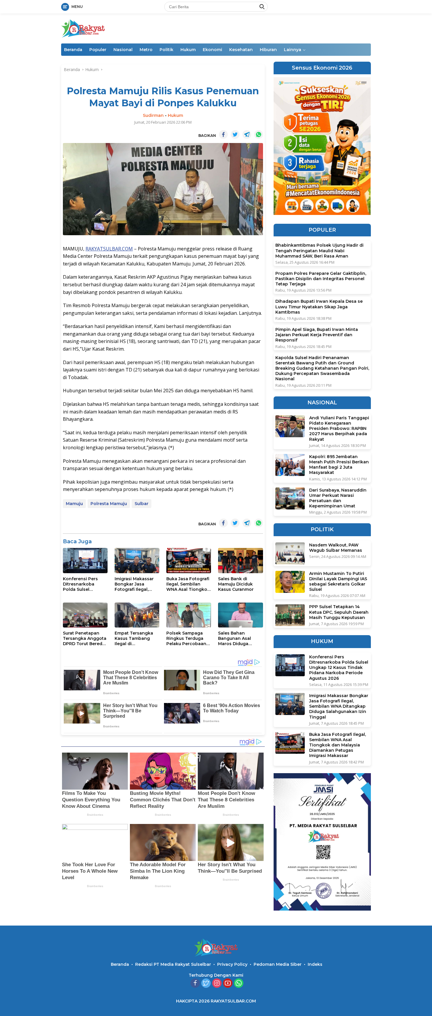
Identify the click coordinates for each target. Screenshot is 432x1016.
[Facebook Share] (223, 134)
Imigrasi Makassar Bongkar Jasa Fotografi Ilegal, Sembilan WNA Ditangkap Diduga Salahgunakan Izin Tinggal (135, 584)
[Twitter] (206, 983)
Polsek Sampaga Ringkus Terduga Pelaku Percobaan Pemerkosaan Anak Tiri (187, 638)
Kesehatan (241, 49)
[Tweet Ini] (235, 134)
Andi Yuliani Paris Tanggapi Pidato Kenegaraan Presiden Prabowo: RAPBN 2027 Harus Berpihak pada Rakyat (339, 428)
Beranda (73, 49)
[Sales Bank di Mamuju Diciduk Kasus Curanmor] (240, 560)
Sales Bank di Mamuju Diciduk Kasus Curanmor (236, 584)
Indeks (315, 964)
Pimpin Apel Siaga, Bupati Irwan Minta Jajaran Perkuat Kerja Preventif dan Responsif (316, 335)
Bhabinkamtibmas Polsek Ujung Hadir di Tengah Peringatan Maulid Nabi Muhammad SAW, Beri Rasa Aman (319, 251)
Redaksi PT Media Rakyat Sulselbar (173, 964)
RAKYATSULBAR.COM (109, 248)
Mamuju (74, 503)
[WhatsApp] (238, 983)
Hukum (188, 49)
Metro (146, 49)
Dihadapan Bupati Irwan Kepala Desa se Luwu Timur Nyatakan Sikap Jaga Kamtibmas (319, 307)
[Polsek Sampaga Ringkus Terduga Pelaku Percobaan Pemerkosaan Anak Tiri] (188, 615)
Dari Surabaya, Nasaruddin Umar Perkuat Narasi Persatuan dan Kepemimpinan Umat (337, 498)
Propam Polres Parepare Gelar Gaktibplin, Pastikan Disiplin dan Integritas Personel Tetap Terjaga (320, 279)
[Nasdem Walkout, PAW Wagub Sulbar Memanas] (290, 553)
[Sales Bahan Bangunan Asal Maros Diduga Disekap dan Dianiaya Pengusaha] (240, 615)
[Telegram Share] (246, 134)
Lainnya (292, 49)
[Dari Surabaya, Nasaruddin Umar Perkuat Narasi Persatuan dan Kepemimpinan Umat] (290, 498)
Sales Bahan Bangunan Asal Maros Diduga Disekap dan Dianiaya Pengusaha (240, 638)
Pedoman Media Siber (278, 964)
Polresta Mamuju (109, 503)
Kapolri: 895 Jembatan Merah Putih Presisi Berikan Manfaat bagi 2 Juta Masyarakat (339, 464)
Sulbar (141, 503)
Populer (97, 49)
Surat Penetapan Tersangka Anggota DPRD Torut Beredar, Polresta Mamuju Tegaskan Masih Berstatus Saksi (85, 638)
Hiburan (268, 49)
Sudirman (153, 115)
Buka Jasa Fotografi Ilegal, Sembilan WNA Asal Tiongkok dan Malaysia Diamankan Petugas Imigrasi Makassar (188, 584)
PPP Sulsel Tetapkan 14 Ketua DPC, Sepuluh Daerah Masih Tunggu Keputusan (339, 612)
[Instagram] (217, 983)
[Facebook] (195, 983)
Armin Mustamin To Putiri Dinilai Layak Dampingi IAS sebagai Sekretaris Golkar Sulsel (338, 581)
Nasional (123, 49)
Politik (166, 49)
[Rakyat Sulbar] (83, 28)
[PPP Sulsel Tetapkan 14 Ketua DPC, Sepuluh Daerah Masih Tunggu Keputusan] (290, 615)
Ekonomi (212, 49)
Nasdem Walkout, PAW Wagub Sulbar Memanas (335, 547)
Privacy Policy (232, 964)
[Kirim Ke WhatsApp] (258, 134)
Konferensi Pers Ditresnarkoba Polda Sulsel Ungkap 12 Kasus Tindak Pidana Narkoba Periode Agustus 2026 (81, 584)
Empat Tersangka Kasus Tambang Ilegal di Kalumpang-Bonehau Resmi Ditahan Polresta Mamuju (134, 638)
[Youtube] (227, 983)
